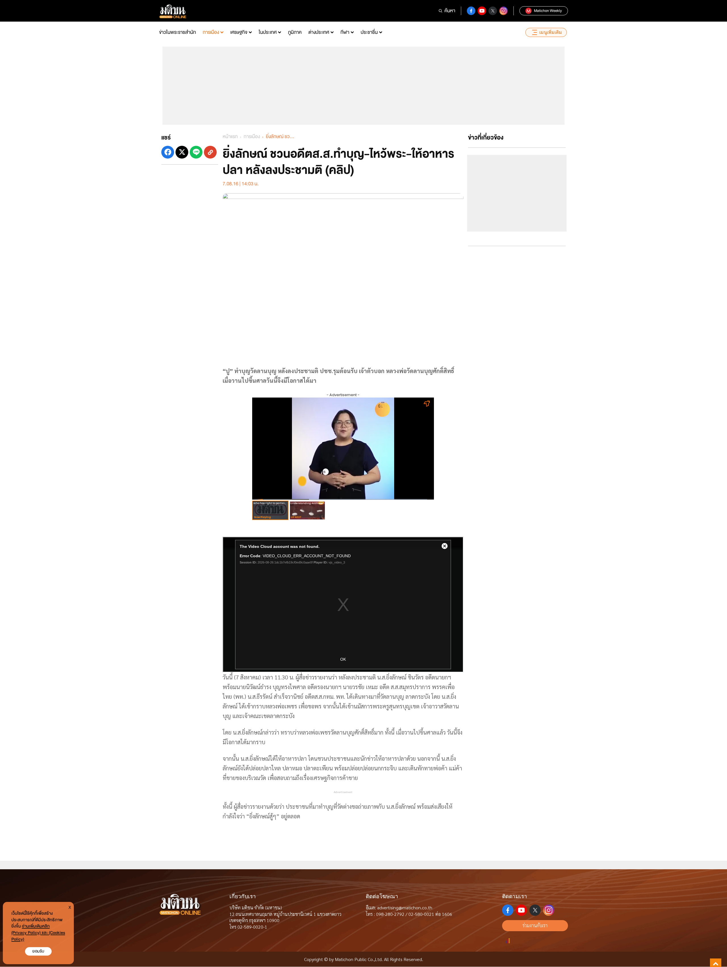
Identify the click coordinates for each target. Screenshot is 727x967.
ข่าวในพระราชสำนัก (177, 32)
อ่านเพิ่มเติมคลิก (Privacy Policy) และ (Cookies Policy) (38, 933)
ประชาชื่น (369, 32)
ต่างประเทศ (318, 32)
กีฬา (344, 32)
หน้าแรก (230, 136)
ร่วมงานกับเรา (535, 925)
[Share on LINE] (196, 152)
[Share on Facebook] (167, 152)
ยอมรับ (38, 951)
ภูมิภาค (295, 32)
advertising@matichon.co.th (404, 907)
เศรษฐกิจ (238, 32)
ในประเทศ (268, 32)
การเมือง (211, 32)
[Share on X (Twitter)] (182, 152)
